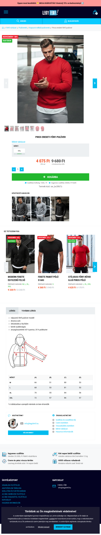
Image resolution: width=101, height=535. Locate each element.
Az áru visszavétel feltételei (14, 497)
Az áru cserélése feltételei (13, 494)
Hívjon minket (28, 433)
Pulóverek (23, 28)
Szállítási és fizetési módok (14, 491)
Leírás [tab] (12, 311)
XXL (19, 152)
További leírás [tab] (29, 311)
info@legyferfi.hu (31, 423)
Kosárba (52, 177)
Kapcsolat (6, 500)
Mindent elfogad (63, 527)
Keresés (23, 21)
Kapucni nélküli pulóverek (39, 28)
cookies (52, 519)
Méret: (16, 146)
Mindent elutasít (43, 527)
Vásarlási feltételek (11, 485)
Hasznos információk (64, 432)
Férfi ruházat (11, 28)
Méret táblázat (18, 142)
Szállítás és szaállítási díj (66, 420)
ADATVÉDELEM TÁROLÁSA (11, 488)
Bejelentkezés (73, 21)
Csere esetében (62, 423)
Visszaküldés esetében (65, 426)
